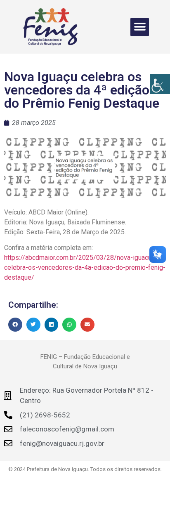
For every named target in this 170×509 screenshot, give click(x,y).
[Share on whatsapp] (69, 325)
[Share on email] (87, 325)
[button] (139, 27)
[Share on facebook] (15, 325)
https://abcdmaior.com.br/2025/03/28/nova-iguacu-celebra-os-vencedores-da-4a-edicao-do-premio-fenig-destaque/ (84, 267)
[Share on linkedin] (52, 325)
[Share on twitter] (33, 325)
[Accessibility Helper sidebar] (160, 84)
